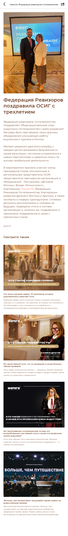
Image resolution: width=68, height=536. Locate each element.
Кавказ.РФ (27, 188)
